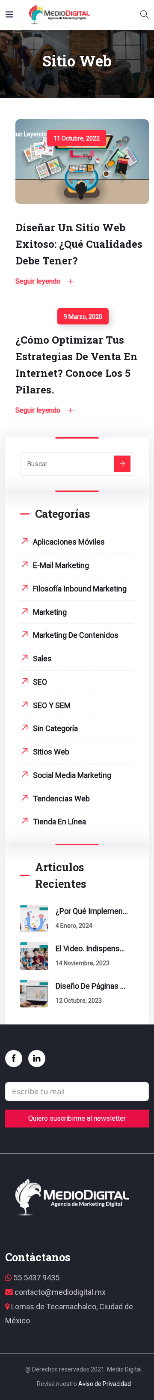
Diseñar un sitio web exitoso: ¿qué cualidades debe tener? (78, 244)
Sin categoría (55, 728)
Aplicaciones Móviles (69, 541)
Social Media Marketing (72, 775)
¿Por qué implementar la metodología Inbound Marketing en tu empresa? (92, 911)
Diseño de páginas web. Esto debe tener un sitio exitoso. (92, 985)
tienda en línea (59, 821)
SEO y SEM (52, 705)
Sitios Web (51, 751)
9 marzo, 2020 (83, 316)
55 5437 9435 (35, 1277)
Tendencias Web (61, 798)
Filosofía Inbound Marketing (80, 588)
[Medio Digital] (59, 14)
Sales (42, 658)
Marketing (50, 612)
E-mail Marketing (61, 565)
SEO (40, 681)
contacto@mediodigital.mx (59, 1292)
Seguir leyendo (26, 134)
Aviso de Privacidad (104, 1383)
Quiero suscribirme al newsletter (77, 1118)
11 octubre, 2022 (76, 138)
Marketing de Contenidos (75, 635)
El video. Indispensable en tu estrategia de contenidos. (92, 948)
